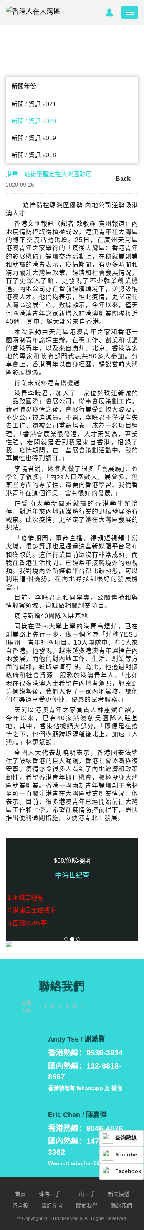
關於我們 (87, 1206)
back (123, 178)
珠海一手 (49, 1194)
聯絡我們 (121, 1206)
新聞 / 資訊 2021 (34, 104)
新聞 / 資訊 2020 (34, 121)
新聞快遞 (118, 1194)
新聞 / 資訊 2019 (34, 138)
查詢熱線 (126, 1137)
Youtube (126, 1154)
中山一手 (84, 1194)
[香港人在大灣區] (33, 12)
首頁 (20, 1194)
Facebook (128, 1171)
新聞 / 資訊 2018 (34, 155)
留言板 (20, 1206)
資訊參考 (52, 1206)
